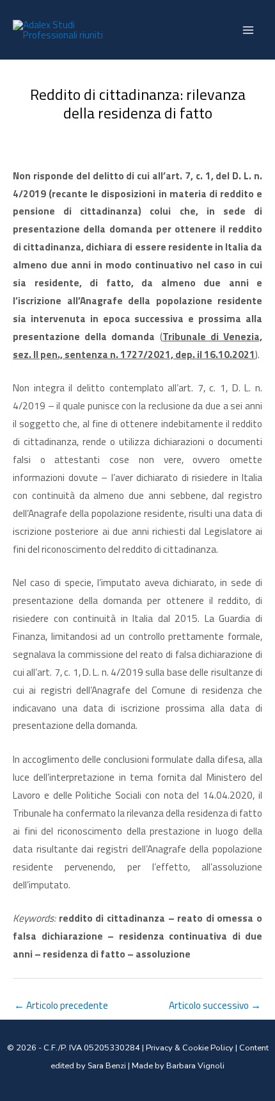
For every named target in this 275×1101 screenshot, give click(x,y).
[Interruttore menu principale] (248, 30)
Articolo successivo (215, 1005)
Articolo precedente (61, 1005)
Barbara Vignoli (195, 1066)
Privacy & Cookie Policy (189, 1048)
